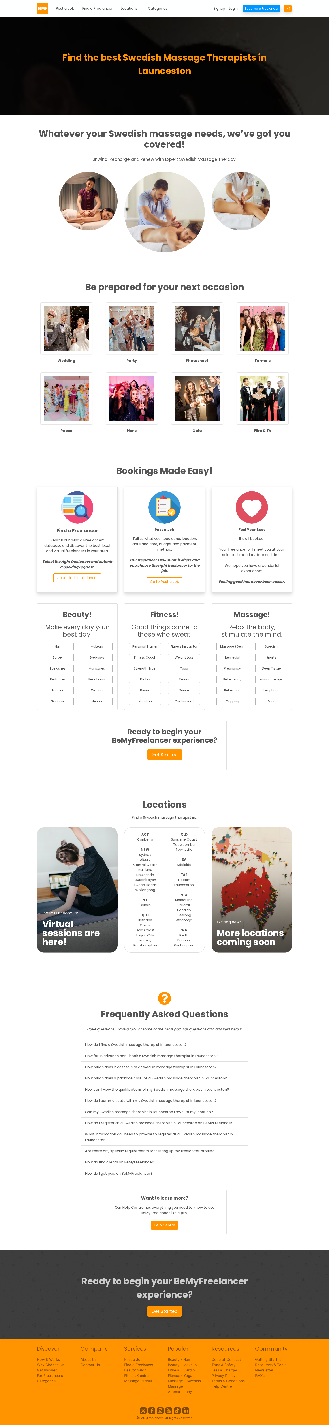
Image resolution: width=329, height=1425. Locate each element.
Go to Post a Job (164, 581)
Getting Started (268, 1359)
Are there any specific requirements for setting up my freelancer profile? (149, 1151)
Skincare (57, 701)
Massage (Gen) (232, 646)
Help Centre (164, 1225)
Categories (157, 9)
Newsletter (264, 1370)
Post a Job (65, 9)
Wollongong (145, 889)
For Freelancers (50, 1375)
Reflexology (232, 679)
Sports (271, 657)
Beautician (96, 679)
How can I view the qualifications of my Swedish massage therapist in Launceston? (157, 1089)
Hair (58, 646)
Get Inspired (47, 1370)
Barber (58, 657)
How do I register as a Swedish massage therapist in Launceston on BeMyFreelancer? (159, 1123)
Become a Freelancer (261, 8)
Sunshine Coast (184, 839)
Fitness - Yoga (180, 1375)
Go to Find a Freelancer (77, 577)
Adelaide (184, 864)
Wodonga (184, 920)
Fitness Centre (136, 1375)
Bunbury (184, 940)
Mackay (145, 940)
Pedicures (57, 679)
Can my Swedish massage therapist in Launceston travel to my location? (149, 1111)
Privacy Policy (223, 1375)
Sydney (145, 854)
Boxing (145, 690)
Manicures (97, 668)
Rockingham (184, 945)
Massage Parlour (138, 1381)
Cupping (232, 701)
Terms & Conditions (228, 1381)
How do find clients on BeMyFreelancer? (120, 1162)
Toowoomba (184, 844)
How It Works (48, 1359)
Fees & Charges (225, 1370)
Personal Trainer (145, 646)
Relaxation (232, 690)
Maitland (145, 869)
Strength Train (145, 668)
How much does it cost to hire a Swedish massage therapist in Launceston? (151, 1067)
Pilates (145, 679)
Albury (145, 859)
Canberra (145, 839)
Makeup (97, 646)
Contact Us (90, 1365)
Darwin (145, 905)
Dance (184, 690)
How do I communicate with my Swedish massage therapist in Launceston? (151, 1100)
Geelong (184, 915)
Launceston (184, 884)
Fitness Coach (145, 657)
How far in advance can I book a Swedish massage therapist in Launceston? (151, 1055)
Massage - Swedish (184, 1381)
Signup (219, 8)
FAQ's (260, 1375)
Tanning (57, 690)
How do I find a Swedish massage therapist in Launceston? (136, 1044)
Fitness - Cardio (181, 1370)
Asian (271, 701)
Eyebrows (97, 657)
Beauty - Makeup (182, 1365)
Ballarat (184, 905)
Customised (184, 701)
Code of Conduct (226, 1359)
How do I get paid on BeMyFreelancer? (119, 1173)
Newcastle (145, 874)
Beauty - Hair (179, 1359)
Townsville (184, 849)
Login (233, 8)
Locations (129, 9)
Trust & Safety (223, 1365)
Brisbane (145, 920)
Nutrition (145, 701)
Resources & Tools (270, 1365)
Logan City (145, 935)
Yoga (184, 668)
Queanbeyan (145, 879)
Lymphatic (271, 690)
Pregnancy (232, 668)
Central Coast (145, 864)
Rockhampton (145, 945)
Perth (183, 935)
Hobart (184, 879)
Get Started (164, 754)
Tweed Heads (145, 884)
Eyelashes (57, 668)
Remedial (232, 657)
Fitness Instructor (184, 646)
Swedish (271, 646)
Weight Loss (184, 657)
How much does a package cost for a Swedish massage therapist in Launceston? (156, 1078)
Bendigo (184, 910)
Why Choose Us (50, 1365)
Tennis (184, 679)
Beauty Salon (135, 1370)
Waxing (97, 690)
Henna (97, 701)
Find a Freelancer (97, 9)
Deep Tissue (271, 668)
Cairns (145, 925)
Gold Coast (145, 930)
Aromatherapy (271, 679)
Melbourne (184, 899)
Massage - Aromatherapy (180, 1389)
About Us (88, 1359)
